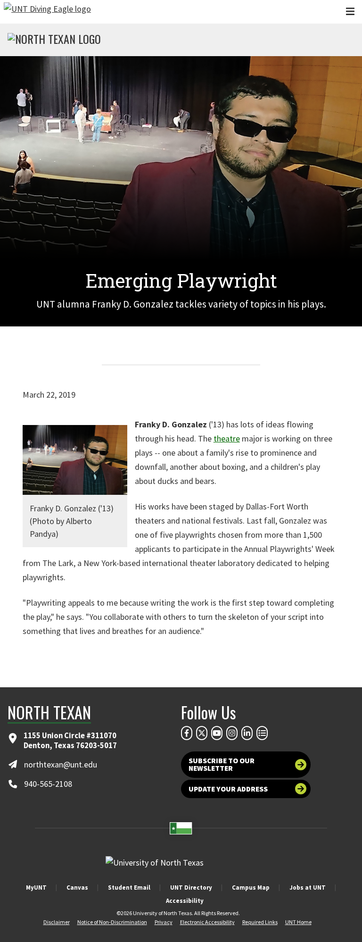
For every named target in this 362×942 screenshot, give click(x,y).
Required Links (260, 921)
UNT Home (298, 921)
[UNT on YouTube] (216, 733)
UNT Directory (191, 888)
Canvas (77, 888)
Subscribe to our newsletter (222, 764)
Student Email (129, 888)
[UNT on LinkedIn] (247, 733)
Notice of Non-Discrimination (112, 921)
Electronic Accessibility (207, 921)
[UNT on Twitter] (201, 733)
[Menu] (350, 11)
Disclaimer (56, 921)
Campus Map (251, 888)
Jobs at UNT (307, 888)
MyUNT (36, 888)
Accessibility (185, 901)
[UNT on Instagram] (232, 733)
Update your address (228, 788)
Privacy (164, 921)
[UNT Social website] (262, 733)
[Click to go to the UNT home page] (47, 11)
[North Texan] (54, 40)
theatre (227, 438)
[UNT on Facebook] (186, 733)
